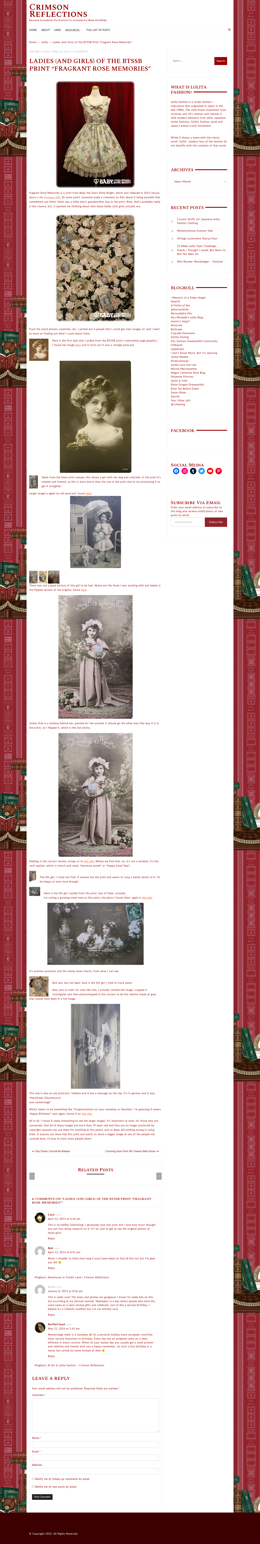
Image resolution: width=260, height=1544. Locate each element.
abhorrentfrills (180, 309)
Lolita (45, 52)
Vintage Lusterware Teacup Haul (197, 238)
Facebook (183, 431)
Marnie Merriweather (184, 369)
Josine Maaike (179, 357)
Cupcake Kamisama (183, 333)
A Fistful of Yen (180, 305)
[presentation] (32, 1176)
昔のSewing (178, 404)
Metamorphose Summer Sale (195, 231)
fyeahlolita (177, 349)
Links (57, 30)
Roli (50, 1248)
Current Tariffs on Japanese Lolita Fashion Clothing (198, 221)
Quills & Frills (179, 381)
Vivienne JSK (52, 197)
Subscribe (216, 522)
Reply (51, 1238)
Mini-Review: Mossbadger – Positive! (200, 262)
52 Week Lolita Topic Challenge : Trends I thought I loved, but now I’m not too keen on (201, 250)
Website (37, 1465)
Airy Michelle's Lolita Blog (187, 317)
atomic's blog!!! (180, 321)
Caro (51, 1214)
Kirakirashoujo (180, 361)
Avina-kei (176, 325)
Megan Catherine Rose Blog (188, 373)
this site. (87, 1114)
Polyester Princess (182, 377)
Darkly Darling (180, 337)
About (45, 30)
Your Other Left (180, 400)
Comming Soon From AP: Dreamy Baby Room (130, 1151)
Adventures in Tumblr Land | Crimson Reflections (78, 1277)
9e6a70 (175, 302)
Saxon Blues (178, 393)
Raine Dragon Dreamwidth (187, 385)
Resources (72, 30)
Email (36, 1452)
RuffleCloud (56, 1324)
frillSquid (176, 345)
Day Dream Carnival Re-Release (52, 1151)
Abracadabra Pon (181, 313)
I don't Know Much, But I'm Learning (194, 353)
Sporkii (175, 396)
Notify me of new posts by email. (56, 1487)
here (78, 345)
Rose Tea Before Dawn (185, 389)
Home (33, 30)
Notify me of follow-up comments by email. (62, 1479)
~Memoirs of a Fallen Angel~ (189, 298)
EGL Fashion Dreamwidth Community (194, 341)
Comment (39, 1395)
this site (89, 861)
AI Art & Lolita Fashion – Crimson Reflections (76, 1365)
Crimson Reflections (58, 10)
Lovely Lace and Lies (183, 365)
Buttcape (176, 329)
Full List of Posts (98, 30)
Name (36, 1438)
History (34, 52)
